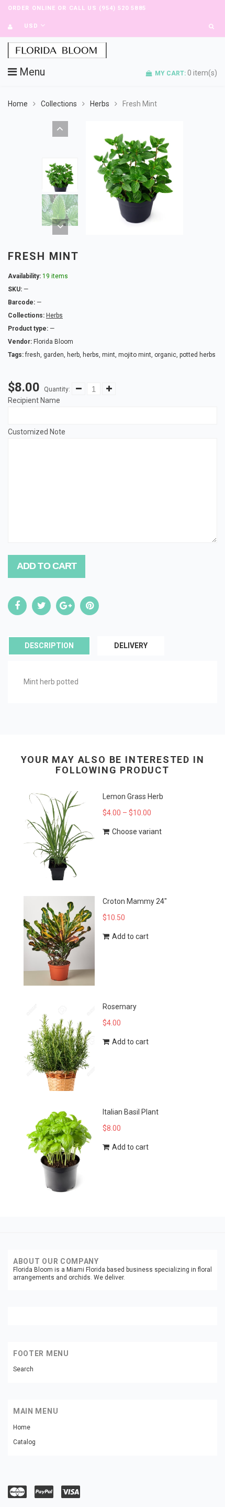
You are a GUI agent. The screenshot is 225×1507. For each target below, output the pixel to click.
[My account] (10, 27)
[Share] (17, 605)
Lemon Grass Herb (133, 796)
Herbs (99, 104)
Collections (59, 104)
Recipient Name (34, 400)
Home (18, 104)
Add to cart (46, 566)
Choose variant (137, 831)
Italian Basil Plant (131, 1112)
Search (23, 1369)
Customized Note (36, 432)
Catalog (24, 1442)
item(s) (186, 73)
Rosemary (120, 1006)
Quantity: (57, 389)
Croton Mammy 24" (135, 901)
